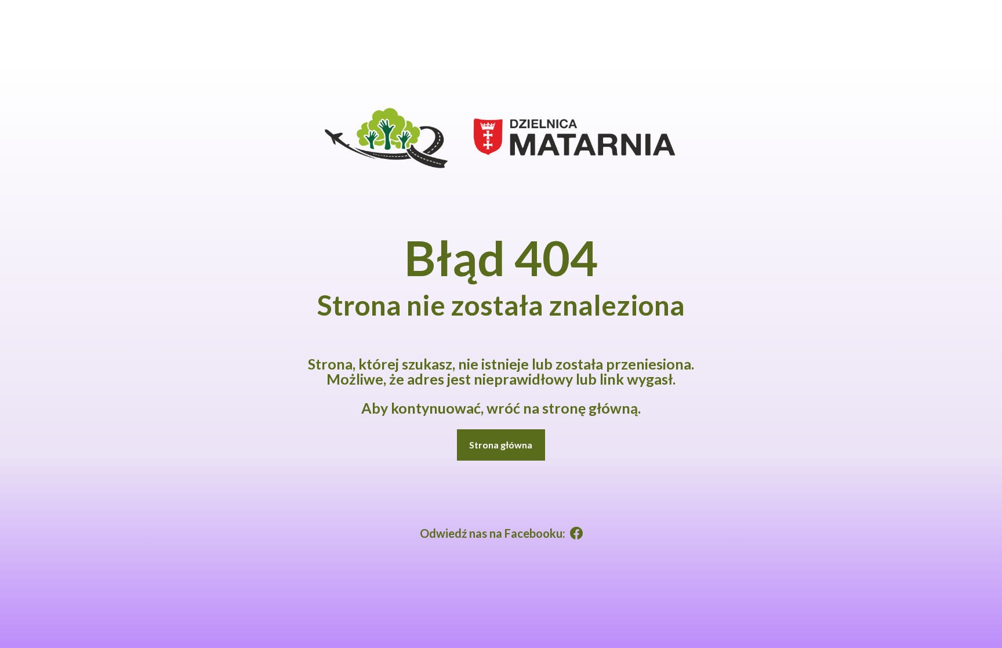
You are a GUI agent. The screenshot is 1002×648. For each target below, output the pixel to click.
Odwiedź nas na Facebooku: (492, 533)
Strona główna (500, 444)
